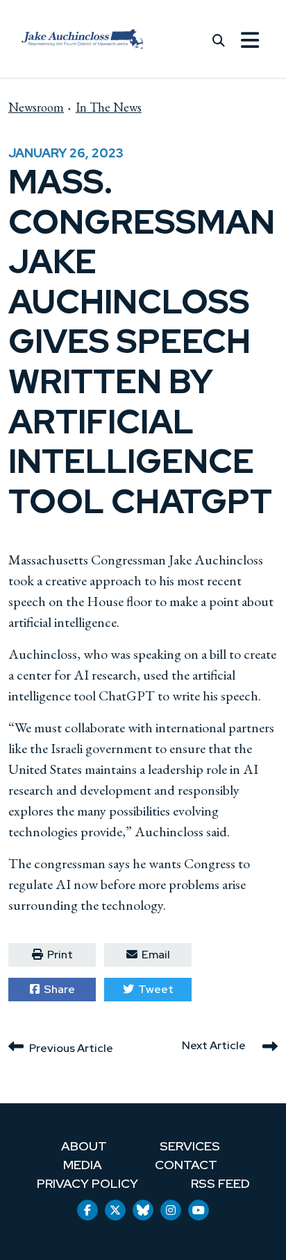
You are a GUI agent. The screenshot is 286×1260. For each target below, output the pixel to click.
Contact (186, 1165)
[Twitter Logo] (115, 1210)
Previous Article (71, 1048)
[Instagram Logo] (170, 1210)
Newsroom (36, 107)
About (84, 1146)
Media (82, 1165)
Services (190, 1146)
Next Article (214, 1045)
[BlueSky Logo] (143, 1210)
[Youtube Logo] (198, 1210)
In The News (109, 107)
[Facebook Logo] (87, 1210)
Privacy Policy (87, 1183)
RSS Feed (220, 1183)
